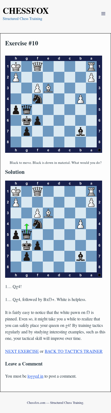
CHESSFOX (26, 10)
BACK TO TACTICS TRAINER (74, 351)
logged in (35, 376)
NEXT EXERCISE (22, 351)
